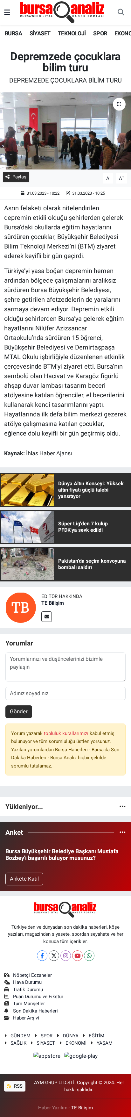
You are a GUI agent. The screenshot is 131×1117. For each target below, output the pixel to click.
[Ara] (121, 13)
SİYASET (40, 33)
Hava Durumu (27, 982)
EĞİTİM (96, 1036)
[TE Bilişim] (20, 607)
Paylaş (19, 177)
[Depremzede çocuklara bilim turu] (65, 130)
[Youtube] (77, 955)
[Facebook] (42, 955)
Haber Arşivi (26, 1018)
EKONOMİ (76, 1043)
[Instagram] (65, 955)
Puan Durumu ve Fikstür (38, 996)
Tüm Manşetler (29, 1003)
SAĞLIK (18, 1043)
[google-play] (81, 1057)
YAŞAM (105, 1043)
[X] (54, 955)
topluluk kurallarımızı (67, 733)
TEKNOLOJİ (72, 33)
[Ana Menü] (7, 12)
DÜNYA (71, 1036)
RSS (18, 1086)
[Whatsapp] (89, 955)
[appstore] (47, 1057)
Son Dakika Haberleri (35, 1011)
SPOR (100, 33)
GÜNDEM (20, 1036)
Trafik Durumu (28, 989)
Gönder (19, 711)
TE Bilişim (52, 603)
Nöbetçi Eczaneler (32, 975)
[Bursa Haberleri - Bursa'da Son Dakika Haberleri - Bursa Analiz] (63, 12)
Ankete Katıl (24, 879)
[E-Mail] (46, 616)
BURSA (13, 33)
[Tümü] (123, 806)
